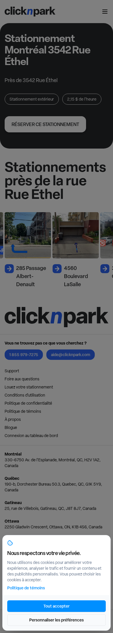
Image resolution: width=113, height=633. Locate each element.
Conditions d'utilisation (25, 395)
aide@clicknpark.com (70, 354)
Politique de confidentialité (28, 403)
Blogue (11, 427)
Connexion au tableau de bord (31, 435)
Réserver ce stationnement (45, 124)
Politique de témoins (23, 411)
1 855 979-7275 (23, 354)
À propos (13, 419)
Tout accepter (56, 606)
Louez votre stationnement (29, 387)
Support (12, 370)
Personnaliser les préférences (56, 620)
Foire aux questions (22, 379)
